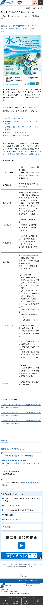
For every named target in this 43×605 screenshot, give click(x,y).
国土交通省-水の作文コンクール (13, 449)
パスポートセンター (12, 505)
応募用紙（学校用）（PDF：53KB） (18, 121)
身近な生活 (22, 564)
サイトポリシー (36, 580)
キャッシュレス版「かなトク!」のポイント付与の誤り (22, 500)
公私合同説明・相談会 (12, 519)
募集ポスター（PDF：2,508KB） (17, 135)
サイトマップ (24, 580)
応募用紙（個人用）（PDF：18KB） (18, 127)
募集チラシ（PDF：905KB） (16, 132)
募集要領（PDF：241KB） (15, 118)
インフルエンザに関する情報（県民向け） (20, 510)
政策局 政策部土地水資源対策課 (14, 460)
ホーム (3, 564)
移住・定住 (8, 515)
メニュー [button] (40, 3)
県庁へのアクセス (33, 585)
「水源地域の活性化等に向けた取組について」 (23, 154)
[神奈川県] (5, 585)
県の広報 (8, 527)
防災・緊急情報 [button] (35, 4)
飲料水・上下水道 (31, 564)
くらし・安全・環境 (11, 564)
